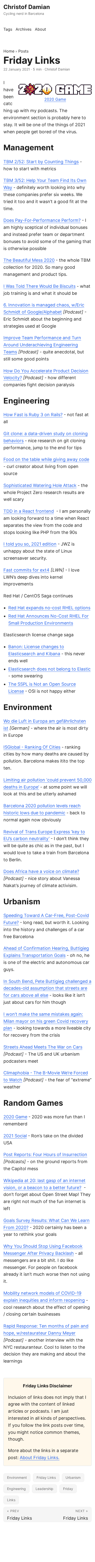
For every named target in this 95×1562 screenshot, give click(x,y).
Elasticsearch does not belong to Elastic (49, 669)
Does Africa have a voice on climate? (41, 871)
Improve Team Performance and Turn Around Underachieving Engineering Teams (42, 344)
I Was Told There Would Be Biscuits (39, 286)
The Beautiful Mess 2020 (29, 260)
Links (11, 1500)
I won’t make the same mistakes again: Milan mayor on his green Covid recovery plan (45, 1021)
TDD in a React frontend (28, 511)
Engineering (16, 1489)
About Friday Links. (39, 1457)
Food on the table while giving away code (46, 459)
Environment (17, 1477)
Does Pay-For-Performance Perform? (42, 220)
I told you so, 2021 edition (30, 544)
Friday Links (46, 1477)
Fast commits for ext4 (26, 570)
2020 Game (55, 99)
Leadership (44, 1489)
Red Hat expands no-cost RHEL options (49, 607)
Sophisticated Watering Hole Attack (39, 485)
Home (8, 51)
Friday (68, 1489)
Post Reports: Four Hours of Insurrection (45, 1154)
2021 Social (15, 1135)
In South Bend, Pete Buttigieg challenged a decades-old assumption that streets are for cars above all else (47, 988)
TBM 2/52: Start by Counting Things (41, 161)
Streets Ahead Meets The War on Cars (42, 1047)
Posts (23, 51)
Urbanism (73, 1477)
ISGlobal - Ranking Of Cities (31, 747)
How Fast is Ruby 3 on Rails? (33, 414)
